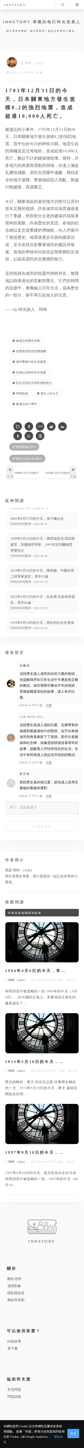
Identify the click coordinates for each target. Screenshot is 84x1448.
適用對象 (14, 1285)
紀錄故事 (14, 1341)
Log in (62, 4)
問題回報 (14, 1396)
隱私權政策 (16, 1293)
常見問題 (14, 1389)
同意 (73, 1433)
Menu (77, 4)
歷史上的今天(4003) (28, 458)
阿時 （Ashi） (35, 63)
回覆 (49, 705)
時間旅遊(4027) (25, 447)
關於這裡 (14, 1278)
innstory (15, 5)
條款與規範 (16, 1299)
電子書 (12, 1348)
